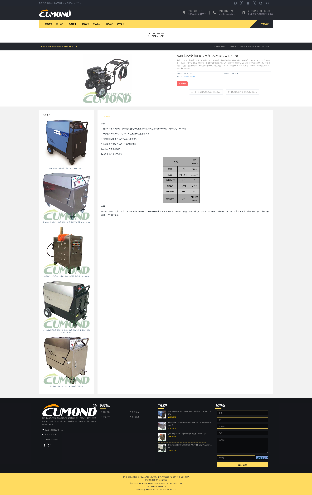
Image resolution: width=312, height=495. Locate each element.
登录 (186, 76)
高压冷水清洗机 (254, 46)
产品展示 (242, 46)
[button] (262, 457)
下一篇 (243, 92)
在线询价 (265, 23)
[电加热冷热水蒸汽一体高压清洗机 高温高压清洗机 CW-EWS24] (66, 196)
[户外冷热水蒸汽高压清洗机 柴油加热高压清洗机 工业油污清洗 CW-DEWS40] (66, 304)
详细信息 (107, 116)
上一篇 (207, 92)
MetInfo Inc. (171, 489)
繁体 (267, 3)
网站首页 (48, 24)
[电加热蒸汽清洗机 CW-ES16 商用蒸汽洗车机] (66, 360)
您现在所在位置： (220, 46)
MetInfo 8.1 (150, 489)
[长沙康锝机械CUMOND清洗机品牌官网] (55, 13)
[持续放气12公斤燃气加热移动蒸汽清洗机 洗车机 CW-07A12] (66, 250)
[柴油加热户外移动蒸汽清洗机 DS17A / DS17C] (66, 142)
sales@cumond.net (227, 14)
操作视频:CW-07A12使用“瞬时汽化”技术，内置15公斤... (187, 434)
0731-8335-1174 (226, 11)
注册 (193, 76)
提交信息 (242, 464)
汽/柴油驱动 (266, 46)
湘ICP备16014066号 (182, 477)
